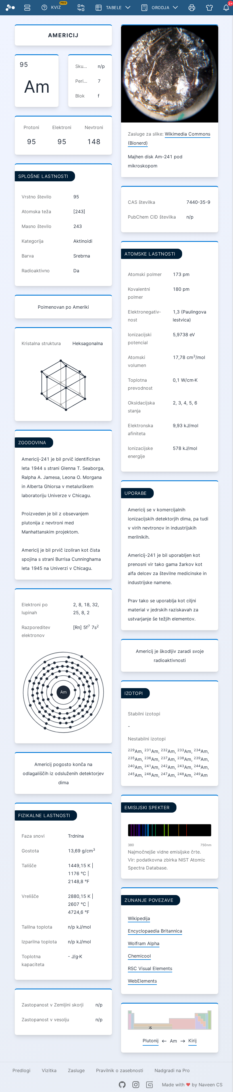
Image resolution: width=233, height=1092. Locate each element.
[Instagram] (136, 1084)
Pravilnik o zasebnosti (119, 1070)
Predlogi (21, 1070)
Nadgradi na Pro (172, 1070)
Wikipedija (139, 918)
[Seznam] (27, 7)
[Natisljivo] (192, 7)
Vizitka (49, 1070)
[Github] (122, 1084)
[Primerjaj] (81, 7)
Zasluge (76, 1070)
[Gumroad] (149, 1084)
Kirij (192, 1040)
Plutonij (151, 1040)
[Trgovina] (209, 7)
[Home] (10, 7)
